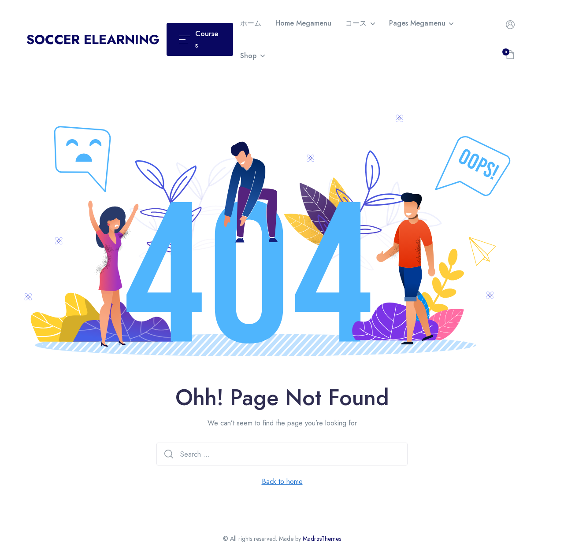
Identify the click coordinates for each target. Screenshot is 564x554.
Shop (248, 56)
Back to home (282, 481)
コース (356, 23)
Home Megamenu (303, 23)
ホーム (250, 23)
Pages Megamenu (417, 23)
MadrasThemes (322, 538)
